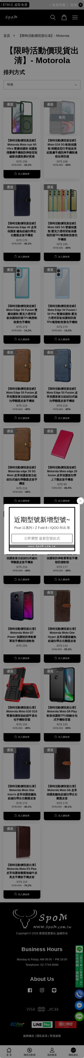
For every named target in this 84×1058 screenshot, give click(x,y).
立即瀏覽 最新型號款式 (42, 538)
